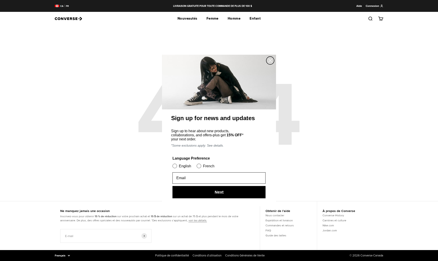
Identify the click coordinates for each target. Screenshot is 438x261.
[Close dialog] (270, 61)
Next (219, 192)
